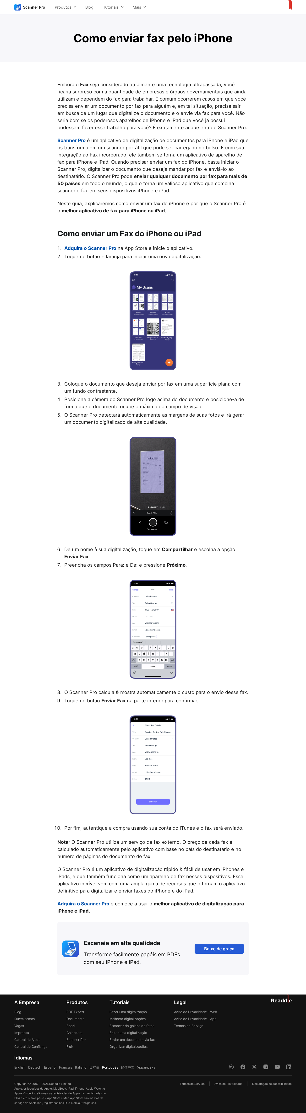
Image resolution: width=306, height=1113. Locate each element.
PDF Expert (75, 1012)
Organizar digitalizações (128, 1046)
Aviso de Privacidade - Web (195, 1012)
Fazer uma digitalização (128, 1012)
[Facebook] (243, 1067)
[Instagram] (266, 1067)
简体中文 (127, 1067)
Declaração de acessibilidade (272, 1084)
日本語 (94, 1067)
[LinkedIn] (289, 1067)
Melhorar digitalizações (127, 1019)
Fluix (70, 1046)
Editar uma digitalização (128, 1033)
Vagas (19, 1026)
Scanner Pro (71, 140)
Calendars (74, 1033)
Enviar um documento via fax (132, 1040)
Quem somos (24, 1019)
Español (50, 1067)
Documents (75, 1019)
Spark (71, 1026)
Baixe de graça (219, 948)
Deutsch (34, 1067)
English (19, 1067)
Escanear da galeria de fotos (131, 1026)
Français (65, 1067)
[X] (254, 1067)
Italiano (80, 1067)
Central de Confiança (30, 1046)
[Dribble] (231, 1067)
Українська (146, 1067)
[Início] (289, 5)
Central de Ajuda (27, 1040)
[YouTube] (277, 1067)
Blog (89, 7)
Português (110, 1067)
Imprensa (21, 1033)
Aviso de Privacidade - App (195, 1019)
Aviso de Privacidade (228, 1084)
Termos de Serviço (188, 1026)
